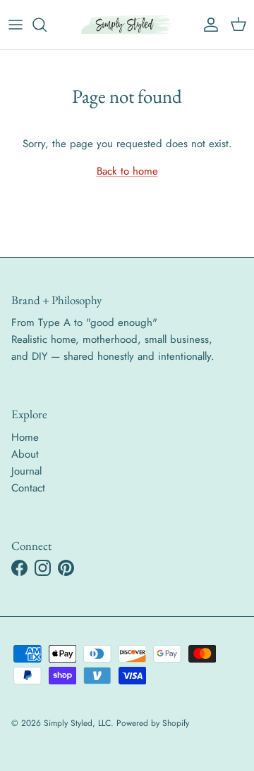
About (25, 454)
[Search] (46, 24)
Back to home (127, 171)
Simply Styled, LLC (77, 723)
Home (25, 437)
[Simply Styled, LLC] (127, 24)
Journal (26, 471)
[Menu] (15, 24)
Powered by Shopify (152, 723)
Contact (28, 488)
